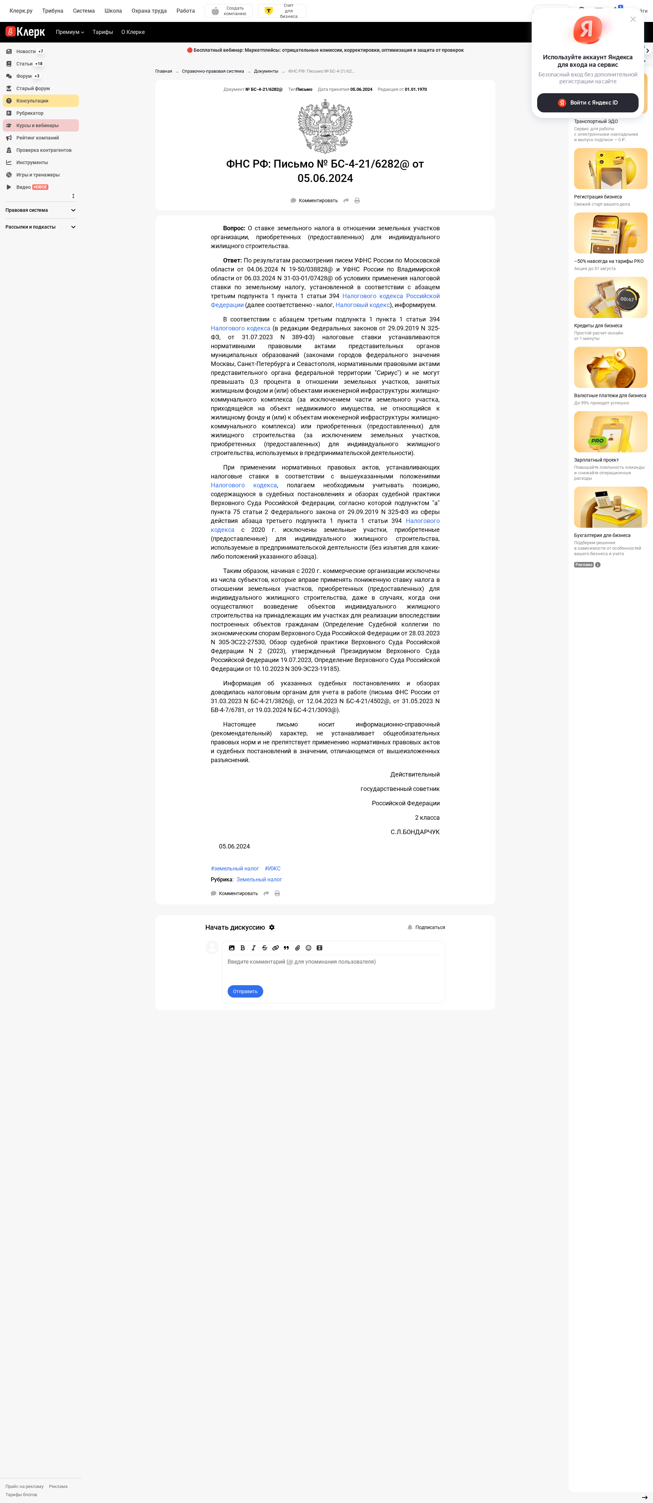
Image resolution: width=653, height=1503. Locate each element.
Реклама (58, 1486)
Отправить (245, 991)
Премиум (68, 32)
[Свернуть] (645, 1497)
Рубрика (221, 879)
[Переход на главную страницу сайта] (25, 32)
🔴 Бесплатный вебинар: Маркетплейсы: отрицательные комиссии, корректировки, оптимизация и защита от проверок (325, 50)
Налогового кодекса (240, 328)
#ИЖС (272, 868)
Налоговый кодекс (363, 304)
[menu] (43, 119)
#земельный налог (235, 868)
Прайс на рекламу (24, 1486)
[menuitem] (41, 51)
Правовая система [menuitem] (26, 210)
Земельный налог (259, 879)
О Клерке (133, 32)
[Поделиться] (346, 200)
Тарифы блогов (21, 1494)
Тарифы (103, 32)
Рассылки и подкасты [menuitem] (30, 227)
